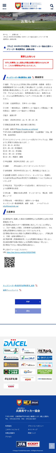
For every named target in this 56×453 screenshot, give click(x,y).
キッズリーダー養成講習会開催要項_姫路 (18, 286)
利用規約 (8, 426)
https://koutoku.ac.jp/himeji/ (27, 129)
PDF (28, 302)
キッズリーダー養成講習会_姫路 (19, 77)
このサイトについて (12, 429)
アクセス (8, 437)
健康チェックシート (10, 290)
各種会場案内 (10, 433)
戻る (28, 311)
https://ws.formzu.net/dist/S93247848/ (21, 252)
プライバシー (36, 426)
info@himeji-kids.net (10, 206)
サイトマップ (32, 429)
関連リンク (32, 433)
